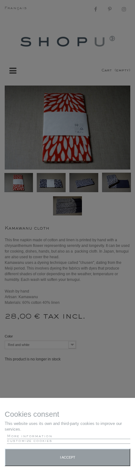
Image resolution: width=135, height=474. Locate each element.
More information (29, 436)
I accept (67, 457)
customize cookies (29, 441)
